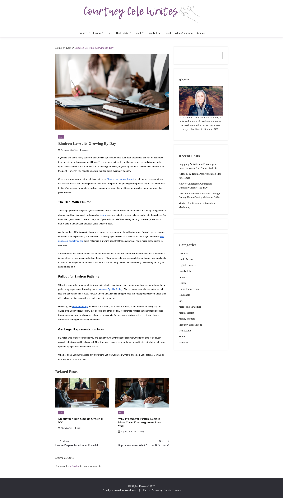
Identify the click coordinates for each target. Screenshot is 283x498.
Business (82, 32)
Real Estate (122, 32)
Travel (167, 32)
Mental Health (186, 312)
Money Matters (187, 318)
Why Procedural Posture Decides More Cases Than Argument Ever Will (139, 422)
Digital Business (187, 265)
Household (184, 294)
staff (78, 428)
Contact (201, 32)
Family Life (154, 32)
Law (110, 32)
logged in (74, 465)
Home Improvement (189, 288)
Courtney (85, 150)
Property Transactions (190, 324)
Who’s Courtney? (184, 32)
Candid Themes (172, 490)
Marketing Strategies (190, 306)
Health (138, 32)
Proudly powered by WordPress (119, 490)
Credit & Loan (186, 258)
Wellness (183, 342)
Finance (97, 32)
